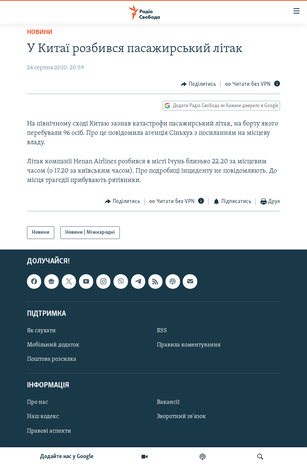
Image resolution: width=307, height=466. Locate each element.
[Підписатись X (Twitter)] (69, 282)
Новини (39, 32)
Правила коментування (189, 345)
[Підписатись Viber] (120, 282)
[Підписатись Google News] (51, 282)
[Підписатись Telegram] (138, 282)
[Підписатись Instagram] (103, 282)
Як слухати (41, 331)
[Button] (198, 84)
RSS (162, 331)
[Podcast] (172, 282)
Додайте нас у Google (67, 457)
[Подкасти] (202, 456)
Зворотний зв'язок (181, 417)
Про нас (37, 403)
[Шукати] (260, 456)
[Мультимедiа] (144, 456)
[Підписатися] (190, 282)
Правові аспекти (49, 431)
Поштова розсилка (51, 359)
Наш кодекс (43, 417)
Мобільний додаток (53, 345)
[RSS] (155, 282)
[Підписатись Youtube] (86, 282)
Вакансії (168, 403)
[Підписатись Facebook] (34, 282)
